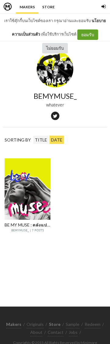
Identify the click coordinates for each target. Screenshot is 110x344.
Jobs (73, 332)
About (36, 332)
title (41, 139)
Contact (56, 332)
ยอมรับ (87, 34)
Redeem (93, 324)
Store (48, 7)
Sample (72, 324)
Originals (35, 324)
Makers (27, 7)
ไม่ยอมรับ (55, 48)
